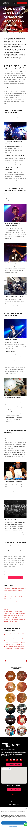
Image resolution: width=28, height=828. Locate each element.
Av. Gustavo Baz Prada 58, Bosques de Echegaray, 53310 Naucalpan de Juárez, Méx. (13, 754)
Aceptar (14, 823)
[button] (26, 809)
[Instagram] (14, 760)
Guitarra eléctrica (14, 801)
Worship (14, 799)
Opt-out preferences (13, 826)
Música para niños (14, 804)
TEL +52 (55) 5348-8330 (14, 785)
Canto (14, 807)
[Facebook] (7, 760)
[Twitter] (11, 760)
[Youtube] (21, 760)
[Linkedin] (17, 760)
